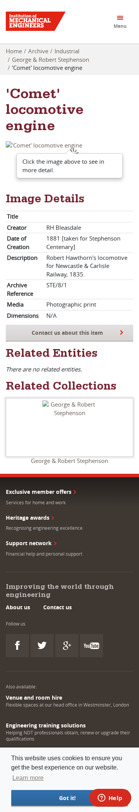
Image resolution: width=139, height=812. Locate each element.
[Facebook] (17, 645)
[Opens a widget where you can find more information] (110, 798)
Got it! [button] (67, 798)
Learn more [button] (28, 778)
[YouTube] (91, 645)
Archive (38, 51)
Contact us (57, 607)
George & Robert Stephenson (50, 59)
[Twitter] (42, 645)
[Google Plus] (66, 645)
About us (18, 607)
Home (14, 51)
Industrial (67, 51)
